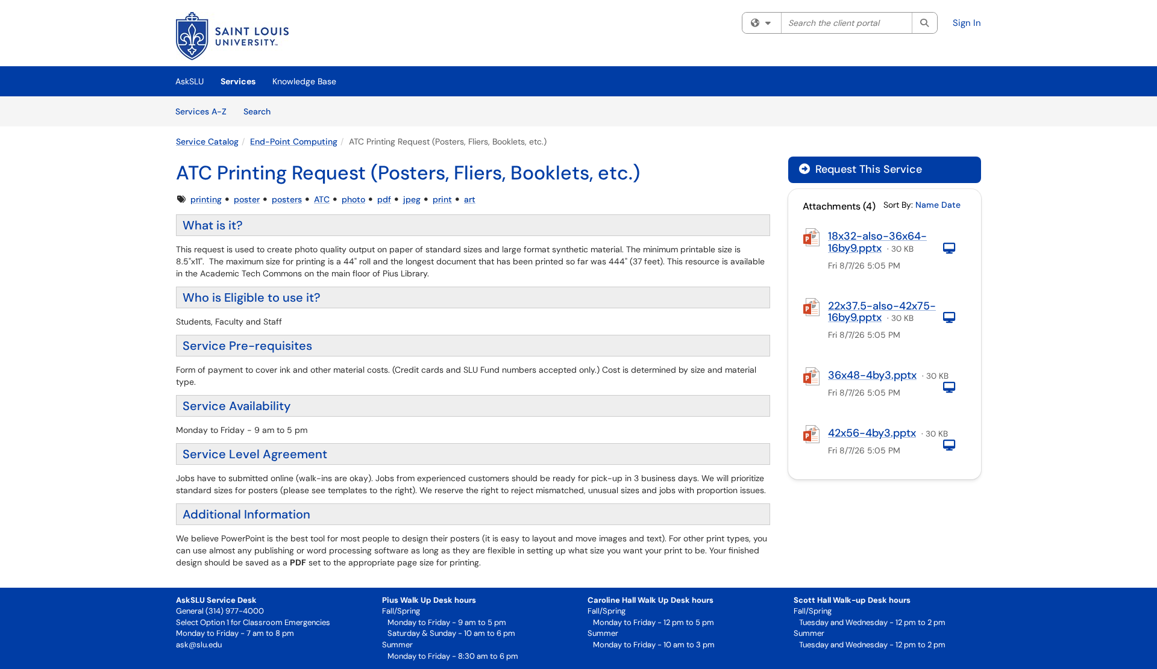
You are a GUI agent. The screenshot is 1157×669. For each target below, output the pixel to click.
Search (261, 111)
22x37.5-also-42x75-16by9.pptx (882, 312)
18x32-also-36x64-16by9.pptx (877, 242)
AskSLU (189, 81)
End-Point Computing (293, 141)
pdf (384, 199)
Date (951, 204)
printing (206, 199)
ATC (322, 199)
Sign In (967, 23)
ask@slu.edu (199, 644)
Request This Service (867, 169)
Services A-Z (201, 111)
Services (238, 81)
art (469, 199)
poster (247, 199)
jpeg (412, 199)
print (442, 199)
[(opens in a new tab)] (232, 36)
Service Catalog (207, 141)
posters (287, 199)
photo (353, 199)
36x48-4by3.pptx (872, 375)
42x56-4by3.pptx (872, 433)
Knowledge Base (304, 81)
